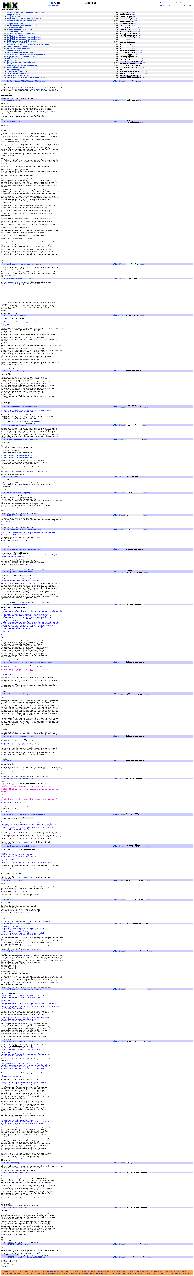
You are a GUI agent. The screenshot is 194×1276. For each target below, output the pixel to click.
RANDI (92, 1273)
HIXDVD (120, 1272)
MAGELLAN (11, 1273)
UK (150, 1273)
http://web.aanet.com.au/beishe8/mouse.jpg (17, 455)
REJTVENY (100, 1273)
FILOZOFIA (68, 1272)
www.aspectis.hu (11, 282)
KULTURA (183, 1272)
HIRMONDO (111, 1272)
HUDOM (126, 1272)
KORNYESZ (167, 1272)
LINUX (4, 1273)
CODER (43, 1272)
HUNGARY (134, 1272)
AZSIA (27, 1272)
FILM (62, 1272)
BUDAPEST (34, 1272)
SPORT (112, 1273)
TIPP (137, 1273)
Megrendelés (165, 5)
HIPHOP (94, 1272)
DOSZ (48, 1272)
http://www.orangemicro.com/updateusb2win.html (30, 89)
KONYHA (152, 1272)
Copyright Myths (53, 6)
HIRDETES (102, 1272)
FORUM (76, 1272)
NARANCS (45, 1273)
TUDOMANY (144, 1273)
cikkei (133, 12)
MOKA (30, 1273)
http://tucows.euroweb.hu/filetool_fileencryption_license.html (27, 946)
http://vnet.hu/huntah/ (27, 569)
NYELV (64, 1273)
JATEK (141, 1272)
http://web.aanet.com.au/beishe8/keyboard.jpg (18, 457)
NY (60, 1273)
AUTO (22, 1272)
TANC (132, 1273)
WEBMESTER (176, 1273)
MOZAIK (37, 1273)
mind (43, 12)
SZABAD (119, 1273)
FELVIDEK (55, 1272)
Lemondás (188, 5)
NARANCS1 (54, 1273)
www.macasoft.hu (25, 842)
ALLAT (16, 1272)
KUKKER (175, 1272)
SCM (107, 1273)
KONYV (159, 1272)
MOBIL (25, 1273)
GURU (53, 3)
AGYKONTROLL (8, 1272)
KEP (146, 1272)
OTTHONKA (80, 1273)
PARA (87, 1273)
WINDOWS (186, 1273)
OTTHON (71, 1273)
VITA (168, 1273)
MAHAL (19, 1273)
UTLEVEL (162, 1273)
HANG (87, 1272)
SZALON (126, 1273)
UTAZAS (155, 1273)
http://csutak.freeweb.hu (33, 421)
